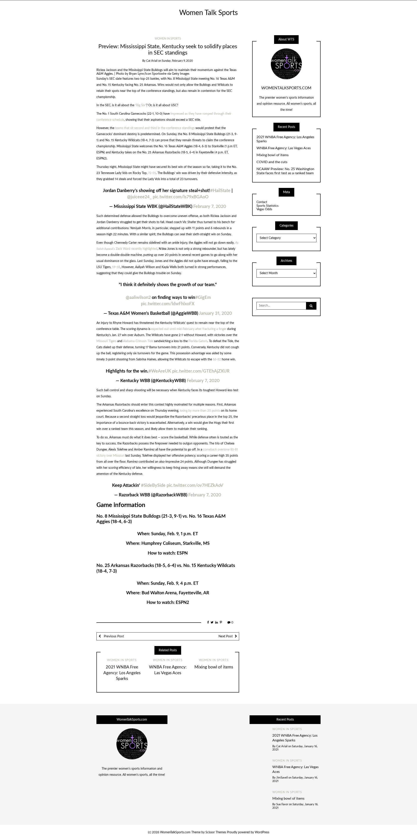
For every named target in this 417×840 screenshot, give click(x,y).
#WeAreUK (159, 371)
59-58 (116, 267)
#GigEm (203, 297)
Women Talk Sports (208, 13)
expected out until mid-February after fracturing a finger (188, 329)
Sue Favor (282, 804)
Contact (261, 202)
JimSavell (282, 777)
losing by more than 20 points (200, 410)
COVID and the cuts (271, 162)
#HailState (220, 191)
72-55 (152, 173)
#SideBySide (153, 485)
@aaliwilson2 (138, 297)
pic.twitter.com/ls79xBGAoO (180, 197)
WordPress (262, 832)
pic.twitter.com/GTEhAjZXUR (201, 371)
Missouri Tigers (106, 341)
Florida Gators (198, 341)
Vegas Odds (264, 209)
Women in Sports (168, 38)
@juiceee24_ (139, 197)
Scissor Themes (215, 832)
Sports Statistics (267, 205)
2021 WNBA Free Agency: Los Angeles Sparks (122, 673)
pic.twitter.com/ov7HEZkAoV (195, 485)
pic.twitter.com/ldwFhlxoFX (167, 304)
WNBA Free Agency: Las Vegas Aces (283, 148)
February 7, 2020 (209, 206)
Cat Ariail (151, 61)
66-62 (217, 359)
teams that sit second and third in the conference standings (155, 128)
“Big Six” (140, 105)
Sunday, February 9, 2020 (177, 61)
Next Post (225, 636)
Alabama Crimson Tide (138, 341)
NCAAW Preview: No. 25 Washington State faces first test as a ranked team (285, 171)
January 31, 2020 (215, 313)
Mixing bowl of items (213, 667)
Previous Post (113, 636)
